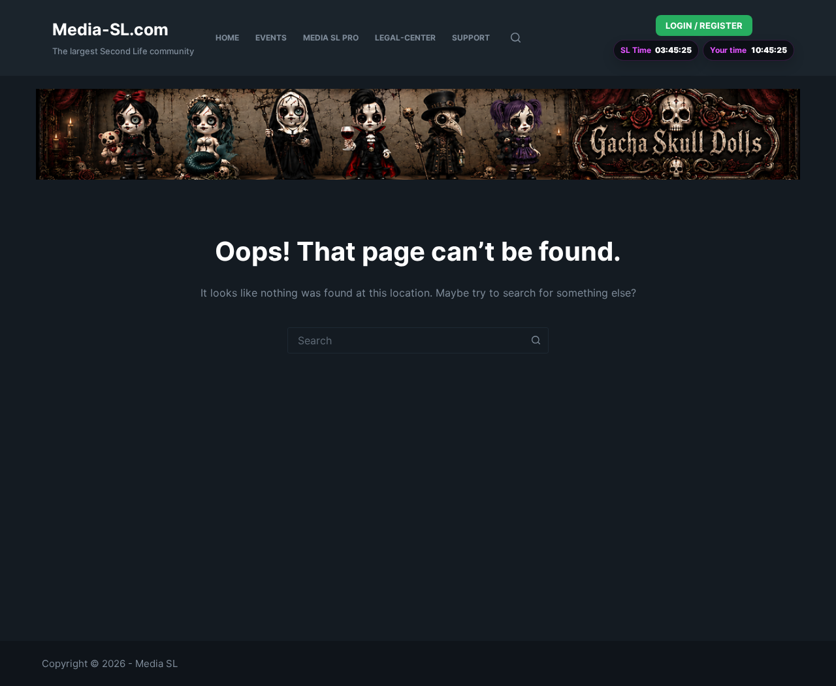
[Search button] (535, 340)
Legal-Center (405, 37)
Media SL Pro (331, 37)
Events (271, 37)
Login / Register (704, 25)
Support (471, 37)
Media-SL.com (110, 29)
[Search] (516, 37)
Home (227, 37)
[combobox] (405, 340)
